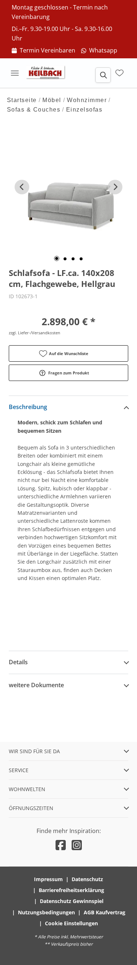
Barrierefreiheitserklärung (71, 890)
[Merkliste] (119, 73)
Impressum (48, 879)
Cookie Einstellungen (71, 923)
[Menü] (14, 73)
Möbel (51, 100)
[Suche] (103, 75)
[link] (43, 50)
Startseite (22, 100)
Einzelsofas (84, 109)
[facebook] (61, 845)
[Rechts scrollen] (115, 187)
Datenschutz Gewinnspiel (71, 901)
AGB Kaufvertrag (104, 912)
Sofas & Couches (34, 109)
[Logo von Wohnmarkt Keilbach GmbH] (48, 73)
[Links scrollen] (22, 187)
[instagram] (77, 845)
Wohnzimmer (87, 100)
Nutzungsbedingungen (46, 912)
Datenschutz (87, 879)
